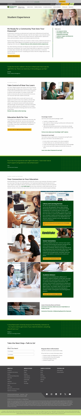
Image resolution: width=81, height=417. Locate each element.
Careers (8, 374)
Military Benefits (60, 370)
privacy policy (36, 1)
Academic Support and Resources (65, 36)
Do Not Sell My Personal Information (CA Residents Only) (16, 395)
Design (25, 372)
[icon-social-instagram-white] (51, 394)
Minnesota (42, 375)
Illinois (41, 372)
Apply (71, 4)
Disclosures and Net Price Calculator (13, 394)
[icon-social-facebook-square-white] (47, 394)
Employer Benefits (60, 372)
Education (26, 374)
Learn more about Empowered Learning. (52, 150)
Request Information (13, 56)
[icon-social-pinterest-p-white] (61, 394)
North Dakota (43, 377)
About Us (9, 368)
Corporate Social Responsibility (13, 375)
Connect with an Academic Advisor (52, 294)
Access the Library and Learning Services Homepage (56, 223)
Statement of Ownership (11, 390)
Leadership (9, 381)
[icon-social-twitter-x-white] (65, 394)
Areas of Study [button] (30, 7)
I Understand (62, 1)
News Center (9, 387)
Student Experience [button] (57, 7)
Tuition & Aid (60, 368)
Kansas (41, 374)
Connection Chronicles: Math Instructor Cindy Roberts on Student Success (55, 307)
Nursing (25, 381)
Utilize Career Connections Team (51, 258)
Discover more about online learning (16, 111)
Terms (26, 394)
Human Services (27, 377)
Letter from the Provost (11, 383)
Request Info (64, 4)
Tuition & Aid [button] (64, 7)
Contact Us (9, 370)
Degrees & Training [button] (38, 7)
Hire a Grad (9, 377)
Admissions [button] (71, 7)
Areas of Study (28, 368)
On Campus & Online (62, 31)
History (8, 379)
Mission (8, 385)
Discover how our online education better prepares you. (34, 44)
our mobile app (25, 186)
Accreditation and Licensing (12, 372)
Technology (26, 383)
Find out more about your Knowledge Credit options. (55, 132)
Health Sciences (27, 375)
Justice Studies (26, 379)
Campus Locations (45, 368)
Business (25, 370)
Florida (41, 370)
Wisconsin (42, 379)
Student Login (9, 4)
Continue (10, 358)
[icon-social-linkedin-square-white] (56, 394)
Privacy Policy (22, 394)
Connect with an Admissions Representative (19, 129)
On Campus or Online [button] (47, 7)
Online (41, 381)
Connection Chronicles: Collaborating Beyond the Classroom (56, 311)
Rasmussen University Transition (13, 388)
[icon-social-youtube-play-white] (70, 394)
